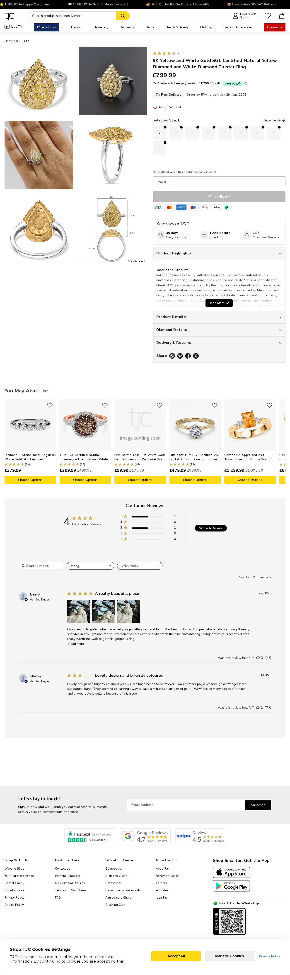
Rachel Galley (14, 883)
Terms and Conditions (71, 890)
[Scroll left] (8, 441)
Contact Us (62, 869)
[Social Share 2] (180, 356)
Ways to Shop (14, 869)
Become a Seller (167, 876)
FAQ (58, 898)
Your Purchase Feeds (19, 876)
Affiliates (162, 890)
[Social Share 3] (188, 356)
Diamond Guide (116, 876)
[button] (148, 517)
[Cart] (282, 16)
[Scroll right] (282, 441)
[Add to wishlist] (49, 405)
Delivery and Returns (70, 883)
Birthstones (113, 883)
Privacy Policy (14, 898)
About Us (162, 869)
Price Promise (14, 890)
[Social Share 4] (196, 356)
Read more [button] (76, 644)
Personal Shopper (68, 876)
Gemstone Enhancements (123, 890)
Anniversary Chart (118, 898)
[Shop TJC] (9, 15)
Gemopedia (113, 869)
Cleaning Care (115, 905)
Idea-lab (162, 898)
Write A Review (210, 528)
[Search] (123, 15)
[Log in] (268, 15)
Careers (161, 883)
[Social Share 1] (172, 356)
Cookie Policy (14, 905)
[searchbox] (41, 566)
